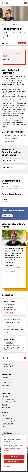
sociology (4, 119)
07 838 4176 (9, 307)
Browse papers (7, 215)
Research (4, 404)
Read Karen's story (10, 271)
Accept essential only (14, 461)
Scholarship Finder (12, 187)
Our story (4, 415)
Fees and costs (6, 383)
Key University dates (8, 399)
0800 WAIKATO (10, 304)
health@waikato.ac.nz (12, 345)
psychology (5, 117)
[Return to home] (10, 3)
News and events (7, 418)
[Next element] (1, 242)
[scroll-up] (25, 358)
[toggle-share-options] (7, 358)
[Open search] (25, 3)
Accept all (14, 456)
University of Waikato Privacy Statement (12, 449)
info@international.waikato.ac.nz (15, 329)
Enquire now (7, 312)
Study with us (9, 24)
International (5, 396)
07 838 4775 (9, 343)
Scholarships (5, 385)
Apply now (22, 43)
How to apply (6, 380)
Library (4, 426)
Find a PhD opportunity (8, 402)
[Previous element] (26, 242)
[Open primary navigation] (2, 3)
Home (3, 24)
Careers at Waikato (7, 423)
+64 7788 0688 (10, 327)
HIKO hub (5, 388)
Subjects (15, 24)
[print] (3, 358)
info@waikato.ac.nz (11, 309)
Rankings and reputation (9, 421)
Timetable (5, 377)
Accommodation (6, 407)
